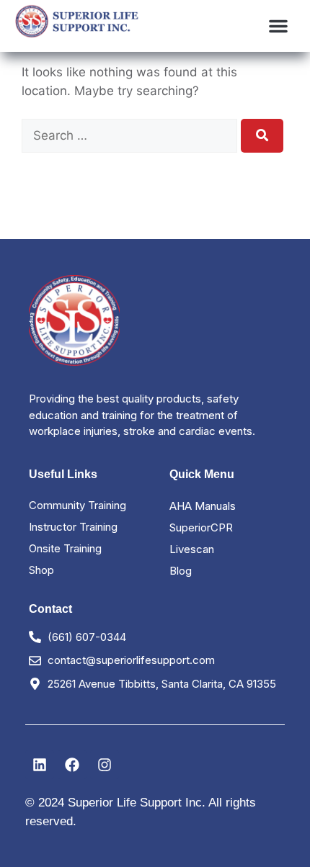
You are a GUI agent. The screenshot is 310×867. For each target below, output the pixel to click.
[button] (278, 26)
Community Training (77, 505)
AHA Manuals (202, 506)
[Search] (262, 136)
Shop (41, 570)
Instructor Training (73, 527)
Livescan (191, 549)
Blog (180, 571)
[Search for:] (131, 135)
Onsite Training (65, 548)
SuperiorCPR (201, 527)
